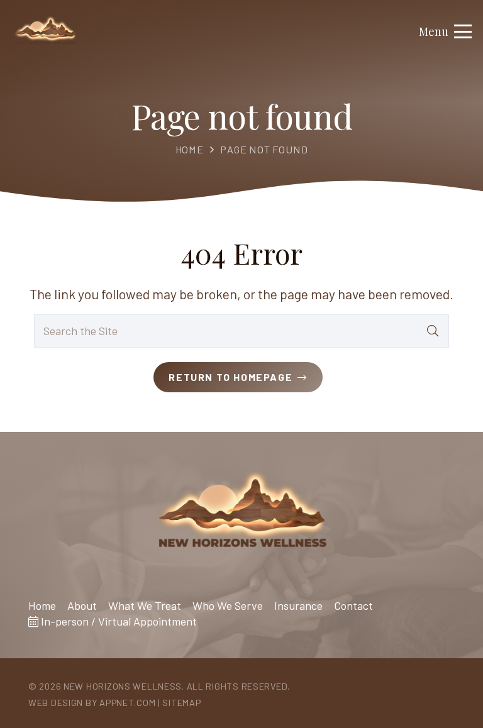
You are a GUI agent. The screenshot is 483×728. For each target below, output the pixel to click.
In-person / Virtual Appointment (117, 621)
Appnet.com (127, 702)
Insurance (298, 605)
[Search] (432, 330)
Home (189, 149)
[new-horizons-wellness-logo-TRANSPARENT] (45, 31)
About (82, 605)
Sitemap (181, 702)
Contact (353, 605)
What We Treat (144, 605)
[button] (445, 31)
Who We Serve (227, 605)
